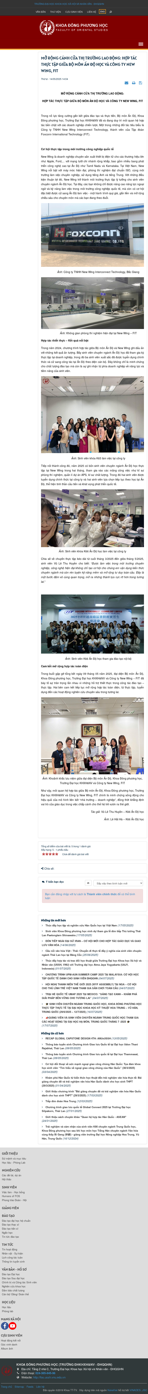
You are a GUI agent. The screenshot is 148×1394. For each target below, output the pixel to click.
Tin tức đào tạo (10, 1236)
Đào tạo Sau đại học (13, 1278)
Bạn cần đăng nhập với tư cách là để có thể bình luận (90, 896)
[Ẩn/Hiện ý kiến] (88, 883)
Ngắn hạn (7, 1232)
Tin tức (7, 1244)
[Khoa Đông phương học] (74, 27)
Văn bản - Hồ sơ (14, 1269)
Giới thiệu (10, 1153)
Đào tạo (8, 1215)
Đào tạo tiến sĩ (10, 1228)
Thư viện (55, 11)
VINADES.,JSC (138, 1390)
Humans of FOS (11, 1196)
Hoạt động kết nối (11, 1340)
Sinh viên (9, 1187)
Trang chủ (6, 1386)
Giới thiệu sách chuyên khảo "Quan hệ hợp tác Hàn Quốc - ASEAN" (85, 1117)
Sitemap (19, 1386)
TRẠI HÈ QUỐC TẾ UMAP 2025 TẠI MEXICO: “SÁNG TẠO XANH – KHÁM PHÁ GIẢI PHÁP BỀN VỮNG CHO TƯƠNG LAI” (89, 996)
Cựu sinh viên (74, 11)
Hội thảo (6, 1179)
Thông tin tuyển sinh (13, 1261)
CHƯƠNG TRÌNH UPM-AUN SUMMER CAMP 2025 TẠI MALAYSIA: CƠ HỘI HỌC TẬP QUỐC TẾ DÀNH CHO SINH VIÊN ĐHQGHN (90, 976)
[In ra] (134, 83)
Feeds (30, 1386)
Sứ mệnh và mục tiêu (14, 1158)
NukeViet (113, 1390)
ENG (102, 11)
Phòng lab (7, 1311)
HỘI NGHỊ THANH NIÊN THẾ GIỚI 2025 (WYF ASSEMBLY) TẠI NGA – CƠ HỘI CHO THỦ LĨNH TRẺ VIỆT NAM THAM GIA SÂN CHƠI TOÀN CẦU (89, 986)
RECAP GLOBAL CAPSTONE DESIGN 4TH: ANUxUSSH (78, 1038)
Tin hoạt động (9, 1249)
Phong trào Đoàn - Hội (14, 1200)
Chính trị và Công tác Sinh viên (19, 1282)
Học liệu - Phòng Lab (13, 1162)
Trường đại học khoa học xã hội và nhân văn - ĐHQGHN (69, 3)
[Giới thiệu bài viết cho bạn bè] (127, 83)
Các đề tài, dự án (11, 1175)
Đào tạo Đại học (11, 1274)
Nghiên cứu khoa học (14, 1286)
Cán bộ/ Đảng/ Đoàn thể (15, 1294)
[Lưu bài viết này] (141, 83)
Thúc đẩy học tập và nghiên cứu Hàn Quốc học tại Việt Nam (81, 925)
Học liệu (8, 1302)
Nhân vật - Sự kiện (12, 1253)
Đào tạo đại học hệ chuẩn (16, 1220)
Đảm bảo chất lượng (13, 1290)
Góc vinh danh (9, 1344)
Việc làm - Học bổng (13, 1192)
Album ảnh (7, 1348)
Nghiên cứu (11, 1170)
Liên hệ (91, 11)
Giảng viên (10, 1208)
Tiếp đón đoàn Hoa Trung (60, 1101)
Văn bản (41, 11)
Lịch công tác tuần (12, 1257)
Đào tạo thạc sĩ (10, 1224)
